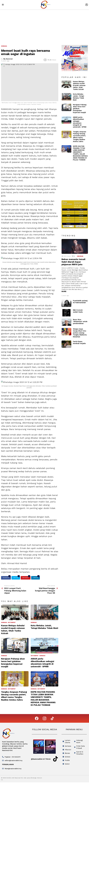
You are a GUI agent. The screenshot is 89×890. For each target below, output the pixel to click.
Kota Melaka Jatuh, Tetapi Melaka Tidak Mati (44, 626)
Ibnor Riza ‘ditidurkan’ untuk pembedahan (80, 321)
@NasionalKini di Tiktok (41, 759)
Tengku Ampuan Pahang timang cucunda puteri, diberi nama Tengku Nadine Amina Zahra (14, 696)
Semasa (4, 622)
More (64, 291)
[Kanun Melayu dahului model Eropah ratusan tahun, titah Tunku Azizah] (15, 612)
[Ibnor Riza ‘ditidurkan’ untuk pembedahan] (66, 322)
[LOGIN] (86, 4)
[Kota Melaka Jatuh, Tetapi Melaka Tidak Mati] (44, 612)
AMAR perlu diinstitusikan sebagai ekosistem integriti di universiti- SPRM (42, 662)
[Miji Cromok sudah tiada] (66, 312)
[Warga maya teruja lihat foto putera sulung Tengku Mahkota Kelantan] (66, 331)
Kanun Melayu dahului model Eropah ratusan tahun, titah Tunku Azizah (13, 629)
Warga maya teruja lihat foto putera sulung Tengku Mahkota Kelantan (80, 333)
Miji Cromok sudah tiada (78, 311)
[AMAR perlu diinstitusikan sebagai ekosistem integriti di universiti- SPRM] (44, 645)
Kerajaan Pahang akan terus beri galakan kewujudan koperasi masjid (13, 662)
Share (4, 66)
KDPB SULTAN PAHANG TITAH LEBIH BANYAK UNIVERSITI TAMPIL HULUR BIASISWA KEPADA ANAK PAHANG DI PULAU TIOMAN (43, 698)
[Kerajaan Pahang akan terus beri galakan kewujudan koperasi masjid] (15, 645)
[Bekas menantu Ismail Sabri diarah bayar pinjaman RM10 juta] (75, 246)
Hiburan (80, 256)
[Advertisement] (44, 25)
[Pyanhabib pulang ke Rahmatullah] (66, 303)
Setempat (12, 622)
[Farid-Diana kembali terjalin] (66, 344)
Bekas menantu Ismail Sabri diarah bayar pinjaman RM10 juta (73, 262)
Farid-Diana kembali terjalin (79, 342)
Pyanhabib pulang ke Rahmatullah (80, 302)
